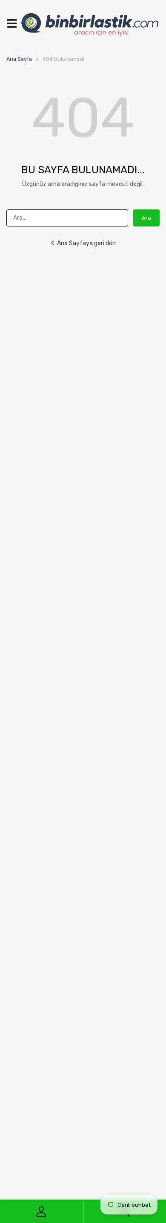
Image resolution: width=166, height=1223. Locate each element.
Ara (146, 218)
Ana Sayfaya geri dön (86, 243)
